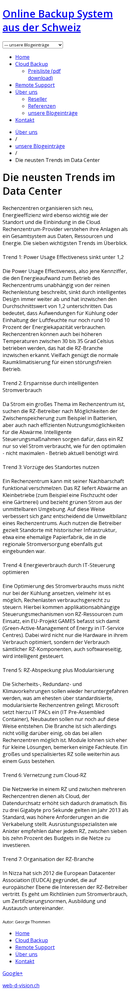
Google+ (13, 973)
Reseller (37, 98)
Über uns (26, 91)
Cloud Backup (31, 63)
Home (22, 56)
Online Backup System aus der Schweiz (58, 20)
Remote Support (35, 84)
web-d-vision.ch (21, 985)
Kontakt (24, 119)
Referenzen (42, 105)
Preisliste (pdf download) (44, 74)
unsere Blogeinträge (53, 112)
